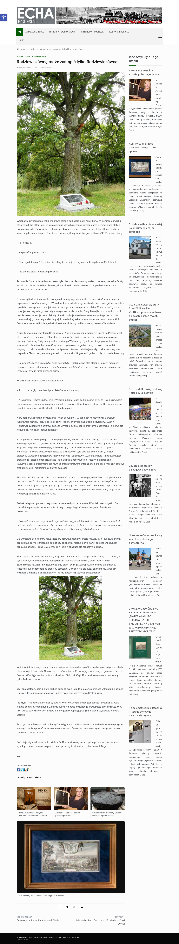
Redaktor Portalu (25, 67)
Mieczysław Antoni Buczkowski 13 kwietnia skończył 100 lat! (100, 922)
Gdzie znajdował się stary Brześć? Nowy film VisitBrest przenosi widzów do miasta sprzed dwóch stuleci (145, 312)
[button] (3, 17)
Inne (21, 40)
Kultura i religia (119, 32)
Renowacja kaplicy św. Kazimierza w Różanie (38, 920)
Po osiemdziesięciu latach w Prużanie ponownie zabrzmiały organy (145, 711)
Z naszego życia (34, 32)
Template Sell (23, 939)
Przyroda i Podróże (92, 32)
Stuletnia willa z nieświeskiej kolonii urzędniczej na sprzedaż (145, 228)
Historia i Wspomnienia (62, 32)
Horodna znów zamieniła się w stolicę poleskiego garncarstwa (145, 539)
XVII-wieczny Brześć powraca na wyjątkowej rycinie (142, 147)
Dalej (131, 130)
